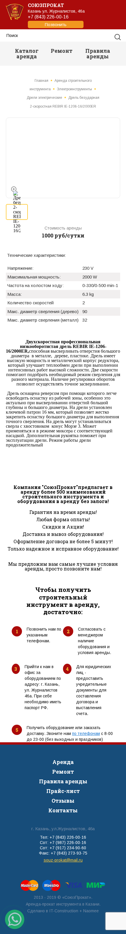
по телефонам (86, 733)
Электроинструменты (74, 89)
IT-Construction (63, 910)
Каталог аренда (26, 53)
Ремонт (61, 50)
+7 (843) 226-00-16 (48, 20)
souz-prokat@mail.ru (63, 860)
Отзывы (63, 800)
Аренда (63, 761)
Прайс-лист (63, 790)
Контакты (63, 810)
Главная (41, 81)
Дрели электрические (44, 98)
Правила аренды (97, 53)
